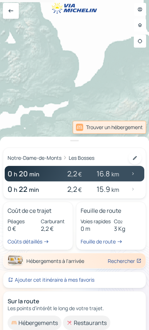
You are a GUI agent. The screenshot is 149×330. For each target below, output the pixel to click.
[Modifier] (134, 157)
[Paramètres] (140, 25)
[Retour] (11, 11)
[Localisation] (140, 41)
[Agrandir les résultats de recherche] (74, 141)
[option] (34, 323)
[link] (109, 127)
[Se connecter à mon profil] (140, 9)
